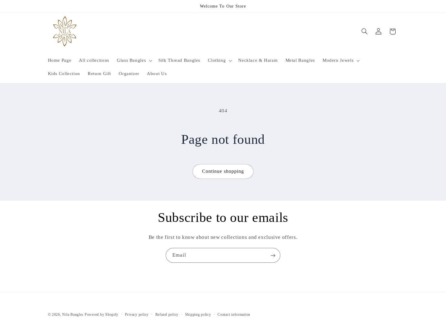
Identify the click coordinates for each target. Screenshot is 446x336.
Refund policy (167, 314)
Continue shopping (223, 171)
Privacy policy (137, 314)
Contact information (234, 314)
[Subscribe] (273, 255)
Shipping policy (198, 314)
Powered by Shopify (101, 314)
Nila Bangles (73, 314)
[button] (133, 60)
